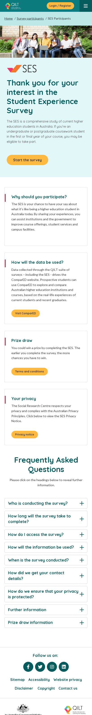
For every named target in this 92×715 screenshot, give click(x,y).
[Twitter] (40, 667)
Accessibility (39, 679)
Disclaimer (24, 688)
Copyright (46, 688)
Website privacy (67, 679)
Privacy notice (24, 434)
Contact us (68, 688)
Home (8, 18)
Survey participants (30, 18)
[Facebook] (28, 667)
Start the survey (27, 160)
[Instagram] (52, 667)
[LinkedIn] (64, 667)
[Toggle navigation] (85, 6)
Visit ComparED (25, 313)
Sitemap (17, 679)
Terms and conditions (29, 371)
